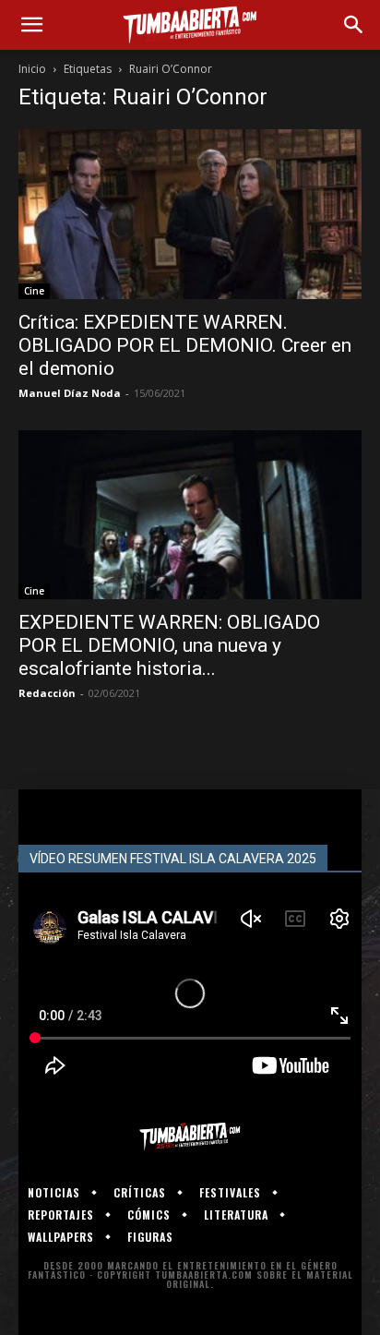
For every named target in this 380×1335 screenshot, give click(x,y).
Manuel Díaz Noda (69, 393)
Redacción (47, 693)
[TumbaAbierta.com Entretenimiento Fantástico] (190, 1136)
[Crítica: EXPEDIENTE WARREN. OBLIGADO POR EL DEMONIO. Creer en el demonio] (190, 214)
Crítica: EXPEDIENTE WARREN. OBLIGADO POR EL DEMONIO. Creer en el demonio (184, 345)
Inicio (32, 69)
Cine (34, 290)
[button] (31, 25)
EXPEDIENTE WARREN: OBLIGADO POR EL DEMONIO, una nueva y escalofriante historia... (169, 645)
